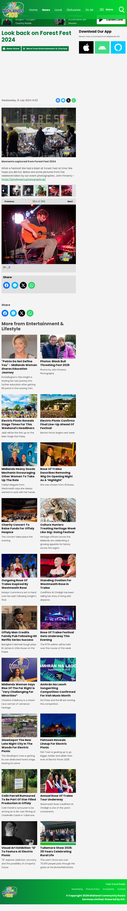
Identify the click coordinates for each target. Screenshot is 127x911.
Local (58, 10)
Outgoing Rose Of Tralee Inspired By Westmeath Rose (15, 584)
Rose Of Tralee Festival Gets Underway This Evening (57, 636)
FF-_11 (53, 190)
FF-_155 (15, 190)
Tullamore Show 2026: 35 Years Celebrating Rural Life (56, 851)
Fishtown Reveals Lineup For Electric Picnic (53, 743)
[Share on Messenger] (63, 100)
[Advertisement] (39, 74)
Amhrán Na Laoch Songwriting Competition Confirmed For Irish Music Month (57, 689)
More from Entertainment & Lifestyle (46, 48)
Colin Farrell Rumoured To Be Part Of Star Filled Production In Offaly (19, 799)
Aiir (122, 899)
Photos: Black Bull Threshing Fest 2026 (55, 363)
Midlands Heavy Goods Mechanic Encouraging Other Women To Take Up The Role (18, 474)
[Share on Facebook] (58, 100)
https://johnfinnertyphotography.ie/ (24, 179)
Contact (121, 889)
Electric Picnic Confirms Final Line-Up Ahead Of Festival (57, 424)
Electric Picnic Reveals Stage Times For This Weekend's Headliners (18, 424)
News (46, 10)
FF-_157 (28, 190)
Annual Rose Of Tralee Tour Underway (56, 797)
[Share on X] (68, 100)
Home (33, 10)
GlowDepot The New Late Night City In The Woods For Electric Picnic (17, 745)
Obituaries (73, 10)
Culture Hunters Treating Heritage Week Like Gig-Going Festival (58, 528)
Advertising (77, 889)
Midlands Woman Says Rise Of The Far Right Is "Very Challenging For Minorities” (18, 689)
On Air (89, 10)
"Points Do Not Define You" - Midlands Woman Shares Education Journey (19, 366)
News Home (13, 48)
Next (68, 201)
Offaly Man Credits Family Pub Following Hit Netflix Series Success (19, 636)
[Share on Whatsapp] (74, 100)
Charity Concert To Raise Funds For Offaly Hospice (18, 528)
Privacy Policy (93, 889)
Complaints (108, 889)
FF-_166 (40, 190)
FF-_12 (66, 190)
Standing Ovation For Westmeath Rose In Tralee (55, 584)
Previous (8, 201)
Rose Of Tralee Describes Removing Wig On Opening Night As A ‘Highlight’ (56, 474)
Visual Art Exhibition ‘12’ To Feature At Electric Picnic (19, 851)
